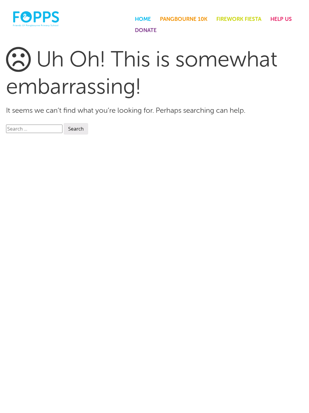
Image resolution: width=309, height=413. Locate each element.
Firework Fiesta (238, 19)
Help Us (281, 19)
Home (143, 19)
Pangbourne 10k (183, 19)
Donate (146, 30)
